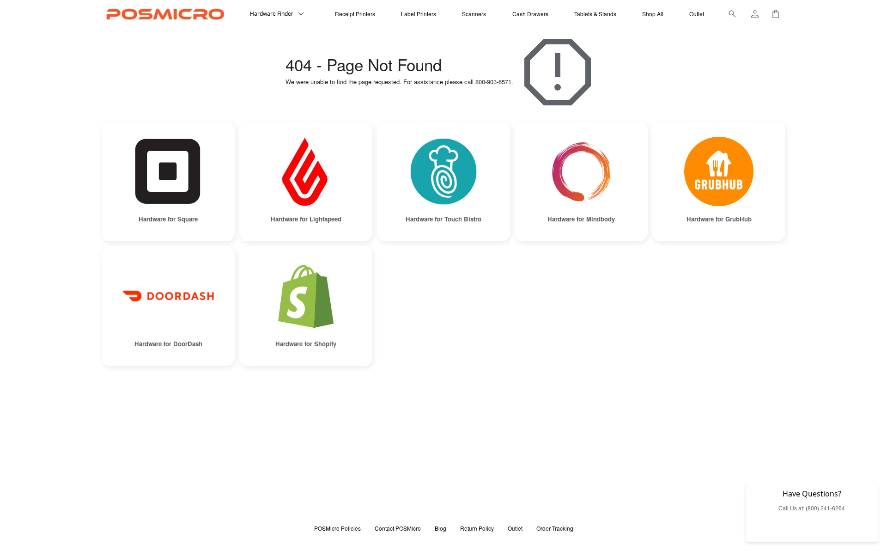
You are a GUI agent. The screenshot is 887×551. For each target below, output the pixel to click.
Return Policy (477, 528)
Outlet (696, 14)
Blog (440, 528)
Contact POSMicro (398, 528)
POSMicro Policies (337, 528)
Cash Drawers (530, 14)
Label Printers (418, 14)
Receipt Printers (355, 14)
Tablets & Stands (595, 14)
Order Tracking (554, 528)
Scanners (474, 14)
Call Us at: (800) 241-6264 (811, 508)
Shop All (652, 14)
